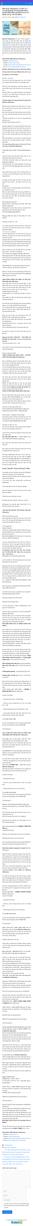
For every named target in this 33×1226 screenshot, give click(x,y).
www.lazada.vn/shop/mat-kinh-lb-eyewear (19, 64)
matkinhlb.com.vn (13, 60)
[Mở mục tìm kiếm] (26, 3)
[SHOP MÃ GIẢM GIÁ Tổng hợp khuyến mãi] (2, 3)
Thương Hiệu (8, 1145)
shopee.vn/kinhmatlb (13, 62)
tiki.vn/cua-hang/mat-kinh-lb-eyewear (16, 66)
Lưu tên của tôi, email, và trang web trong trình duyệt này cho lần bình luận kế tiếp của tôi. (16, 1205)
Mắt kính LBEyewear (10, 1147)
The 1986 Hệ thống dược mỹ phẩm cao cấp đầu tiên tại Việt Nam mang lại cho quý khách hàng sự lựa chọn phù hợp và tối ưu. (16, 1152)
